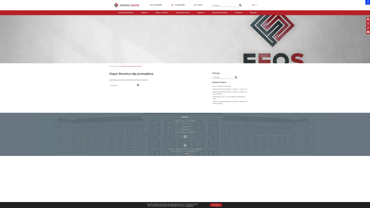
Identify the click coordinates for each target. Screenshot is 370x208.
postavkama (190, 206)
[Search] (240, 5)
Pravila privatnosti (196, 149)
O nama (199, 5)
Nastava (144, 12)
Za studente (157, 5)
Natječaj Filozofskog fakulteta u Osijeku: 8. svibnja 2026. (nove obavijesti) (230, 102)
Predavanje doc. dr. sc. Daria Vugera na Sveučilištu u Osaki (229, 97)
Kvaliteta (238, 12)
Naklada (253, 12)
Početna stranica (114, 66)
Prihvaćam (216, 205)
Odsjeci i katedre (161, 12)
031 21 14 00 (186, 124)
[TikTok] (368, 28)
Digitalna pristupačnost (183, 149)
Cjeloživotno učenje (219, 12)
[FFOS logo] (127, 5)
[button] (254, 5)
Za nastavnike (180, 5)
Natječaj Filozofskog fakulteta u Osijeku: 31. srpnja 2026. (230, 89)
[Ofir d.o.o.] (186, 153)
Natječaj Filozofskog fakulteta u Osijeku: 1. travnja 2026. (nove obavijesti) (230, 93)
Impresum (171, 149)
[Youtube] (368, 32)
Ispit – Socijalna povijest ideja (222, 86)
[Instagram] (368, 23)
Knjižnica (200, 12)
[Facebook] (368, 19)
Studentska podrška (125, 12)
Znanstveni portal (182, 12)
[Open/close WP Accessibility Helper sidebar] (367, 2)
